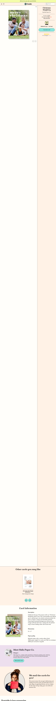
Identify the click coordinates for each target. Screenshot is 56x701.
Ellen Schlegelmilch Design (28, 593)
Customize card (46, 29)
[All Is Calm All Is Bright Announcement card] (28, 582)
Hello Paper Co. (47, 12)
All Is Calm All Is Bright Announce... (28, 592)
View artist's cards (19, 660)
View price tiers (46, 18)
